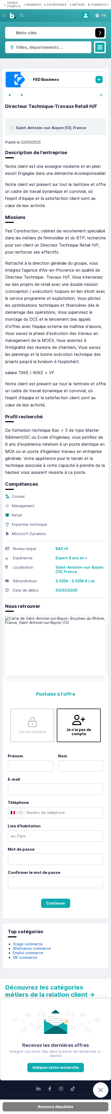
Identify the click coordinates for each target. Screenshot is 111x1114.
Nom (62, 756)
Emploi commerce (28, 953)
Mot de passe (21, 849)
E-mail (14, 779)
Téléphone (18, 802)
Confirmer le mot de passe (34, 872)
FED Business (46, 79)
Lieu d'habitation (24, 826)
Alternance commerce (32, 948)
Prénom (15, 756)
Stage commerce (28, 944)
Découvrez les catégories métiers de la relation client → (50, 991)
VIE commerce (25, 957)
